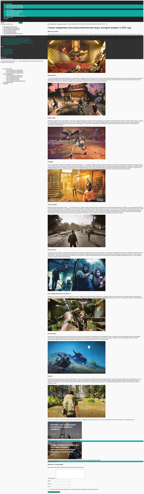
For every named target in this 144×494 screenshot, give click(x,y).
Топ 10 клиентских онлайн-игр (12, 29)
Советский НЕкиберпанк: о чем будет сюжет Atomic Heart (18, 42)
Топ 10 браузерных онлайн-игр (12, 28)
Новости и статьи (61, 24)
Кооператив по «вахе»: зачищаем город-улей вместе (17, 38)
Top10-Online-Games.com (7, 1)
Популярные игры (8, 17)
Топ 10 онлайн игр (8, 9)
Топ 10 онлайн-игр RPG (13, 13)
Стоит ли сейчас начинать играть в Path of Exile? (16, 41)
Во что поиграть (8, 3)
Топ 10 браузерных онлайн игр (14, 12)
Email (49, 483)
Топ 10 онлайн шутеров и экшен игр (16, 16)
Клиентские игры (8, 50)
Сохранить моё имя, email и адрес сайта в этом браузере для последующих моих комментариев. (74, 489)
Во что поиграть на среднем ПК (15, 6)
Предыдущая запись (53, 441)
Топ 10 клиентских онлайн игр (14, 10)
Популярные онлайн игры (10, 26)
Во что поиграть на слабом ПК (14, 5)
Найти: (2, 22)
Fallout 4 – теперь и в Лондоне (11, 44)
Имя (49, 481)
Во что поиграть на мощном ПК (15, 7)
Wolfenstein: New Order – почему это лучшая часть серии (18, 40)
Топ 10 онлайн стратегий (13, 14)
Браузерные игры (8, 51)
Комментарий (52, 478)
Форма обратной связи (6, 58)
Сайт (49, 486)
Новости (6, 18)
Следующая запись (52, 461)
